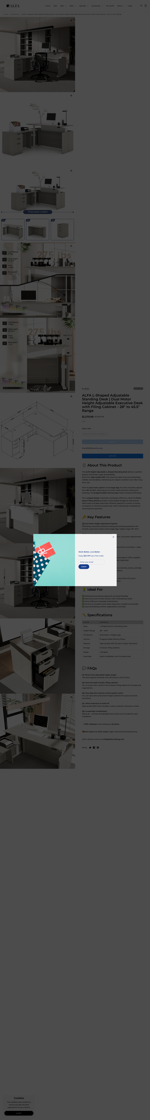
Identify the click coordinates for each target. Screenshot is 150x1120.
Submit (83, 567)
